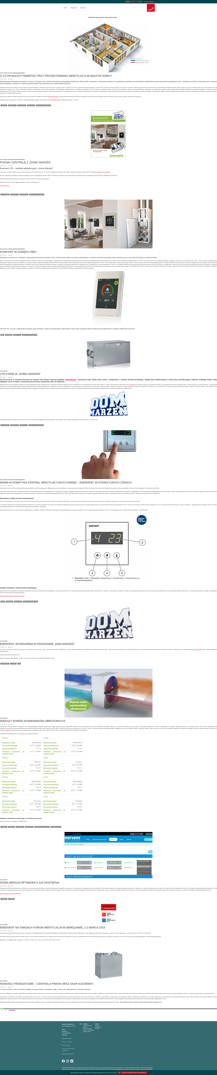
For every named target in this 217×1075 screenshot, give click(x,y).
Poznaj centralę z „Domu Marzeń (25, 162)
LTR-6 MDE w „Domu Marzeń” (20, 373)
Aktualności (3, 73)
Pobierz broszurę (4, 185)
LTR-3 (23, 733)
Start (65, 8)
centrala (4, 826)
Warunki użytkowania (67, 1053)
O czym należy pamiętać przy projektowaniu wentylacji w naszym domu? (56, 75)
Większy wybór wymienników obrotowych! (32, 721)
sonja (11, 79)
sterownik (9, 334)
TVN (19, 663)
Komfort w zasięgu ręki (18, 251)
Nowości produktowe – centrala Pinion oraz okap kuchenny (46, 983)
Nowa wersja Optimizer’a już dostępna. (30, 882)
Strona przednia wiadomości (16, 73)
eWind (2, 601)
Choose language (149, 1)
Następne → (13, 1010)
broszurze (57, 100)
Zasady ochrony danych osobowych (134, 1072)
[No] (215, 1072)
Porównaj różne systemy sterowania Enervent (12, 596)
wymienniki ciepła (56, 826)
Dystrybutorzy (98, 1027)
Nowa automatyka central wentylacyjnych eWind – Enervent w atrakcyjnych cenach (66, 482)
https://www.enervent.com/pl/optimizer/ (10, 893)
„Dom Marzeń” (71, 380)
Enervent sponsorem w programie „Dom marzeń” (37, 644)
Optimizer (8, 730)
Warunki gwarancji (67, 1038)
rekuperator (21, 105)
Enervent (97, 1025)
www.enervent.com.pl (53, 96)
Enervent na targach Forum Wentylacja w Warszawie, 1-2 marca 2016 (52, 927)
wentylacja (31, 105)
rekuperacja (12, 105)
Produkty (74, 8)
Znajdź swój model (87, 1025)
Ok (119, 1072)
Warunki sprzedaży (67, 1041)
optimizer (4, 105)
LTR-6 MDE (131, 384)
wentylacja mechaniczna (43, 105)
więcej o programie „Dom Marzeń (101, 172)
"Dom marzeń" (5, 194)
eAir (2, 334)
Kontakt (83, 8)
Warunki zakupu (66, 1045)
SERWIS (97, 1028)
